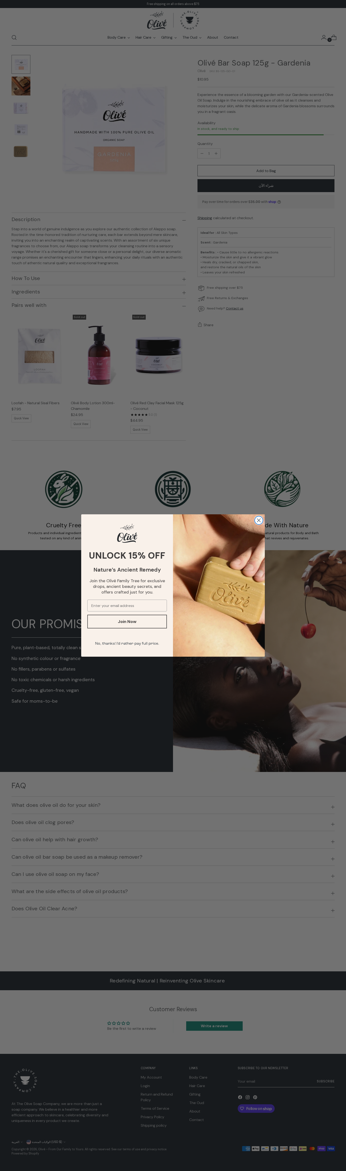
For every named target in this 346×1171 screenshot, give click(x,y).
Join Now (127, 621)
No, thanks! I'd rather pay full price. (127, 644)
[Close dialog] (259, 520)
